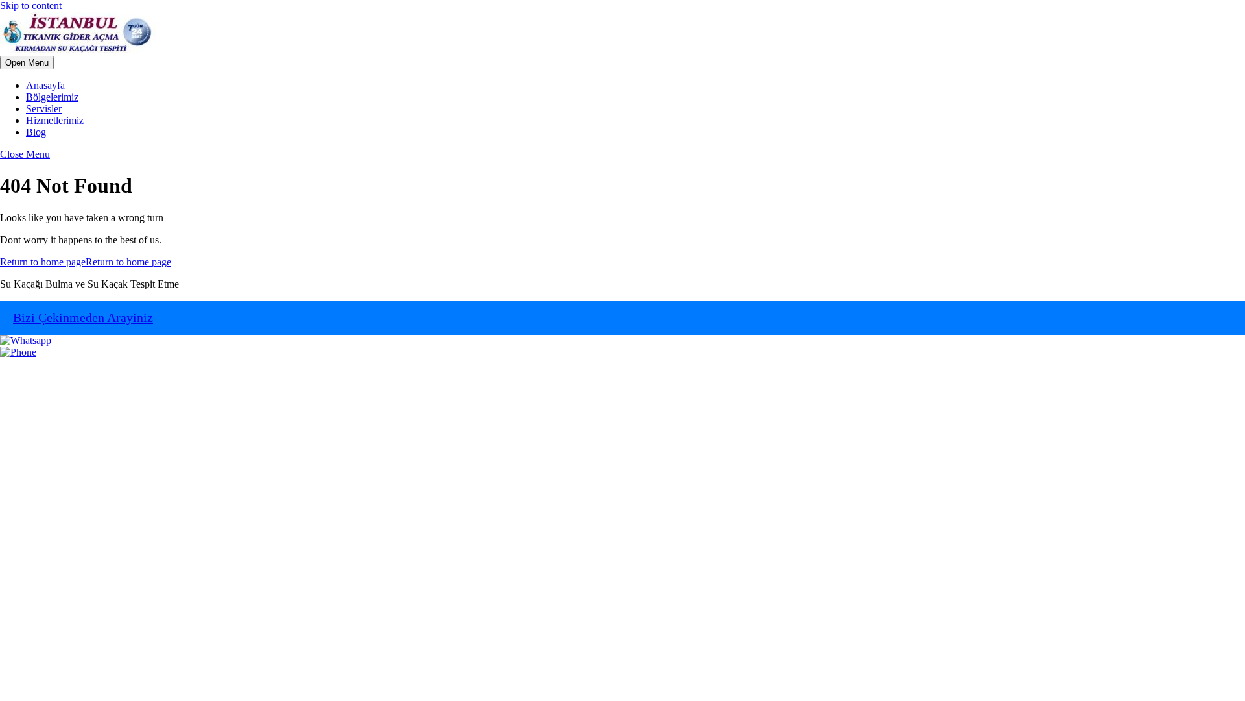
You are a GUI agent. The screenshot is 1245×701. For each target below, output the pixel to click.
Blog (36, 132)
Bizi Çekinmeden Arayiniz (83, 317)
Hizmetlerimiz (55, 120)
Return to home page (85, 261)
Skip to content (31, 5)
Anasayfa (45, 85)
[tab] (27, 62)
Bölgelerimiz (52, 97)
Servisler (44, 108)
